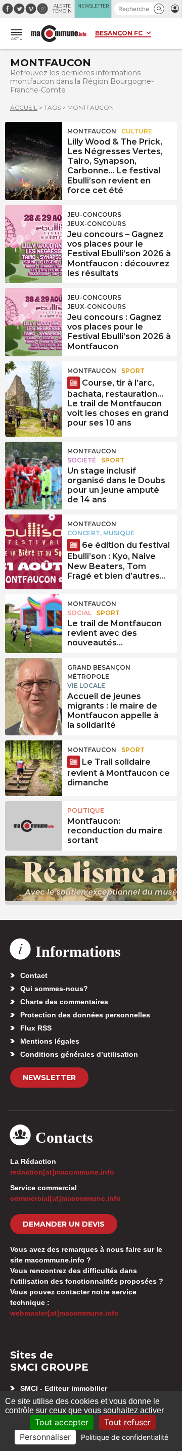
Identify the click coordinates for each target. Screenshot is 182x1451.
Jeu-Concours (94, 214)
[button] (159, 9)
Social (79, 613)
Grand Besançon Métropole (98, 672)
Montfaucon (91, 131)
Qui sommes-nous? (54, 989)
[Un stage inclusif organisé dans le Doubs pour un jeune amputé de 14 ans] (33, 464)
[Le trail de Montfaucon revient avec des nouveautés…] (33, 617)
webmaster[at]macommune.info (64, 1313)
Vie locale (86, 685)
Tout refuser (127, 1422)
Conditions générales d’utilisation (79, 1054)
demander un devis (64, 1224)
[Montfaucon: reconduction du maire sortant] (33, 824)
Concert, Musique (100, 533)
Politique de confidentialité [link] (124, 1437)
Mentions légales (49, 1041)
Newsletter (49, 1077)
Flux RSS (36, 1028)
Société (81, 460)
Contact (34, 975)
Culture (136, 131)
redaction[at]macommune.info (62, 1172)
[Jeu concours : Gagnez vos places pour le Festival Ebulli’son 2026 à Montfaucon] (33, 311)
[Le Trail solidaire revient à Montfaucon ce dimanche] (33, 763)
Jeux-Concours (96, 223)
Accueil (23, 107)
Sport (133, 371)
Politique (85, 810)
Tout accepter (61, 1422)
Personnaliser (45, 1437)
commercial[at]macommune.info (65, 1198)
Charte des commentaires (64, 1002)
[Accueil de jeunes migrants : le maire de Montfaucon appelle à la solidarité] (33, 681)
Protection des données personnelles (85, 1015)
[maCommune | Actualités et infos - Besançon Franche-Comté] (58, 33)
